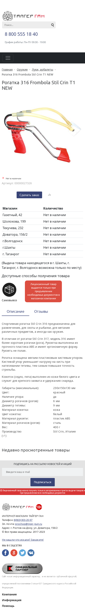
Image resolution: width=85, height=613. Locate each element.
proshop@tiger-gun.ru (28, 524)
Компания (9, 594)
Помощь (8, 606)
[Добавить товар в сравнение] (49, 195)
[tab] (15, 311)
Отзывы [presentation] (41, 311)
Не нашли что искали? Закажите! (23, 539)
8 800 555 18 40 (21, 34)
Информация (11, 600)
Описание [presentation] (15, 311)
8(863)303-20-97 (23, 520)
